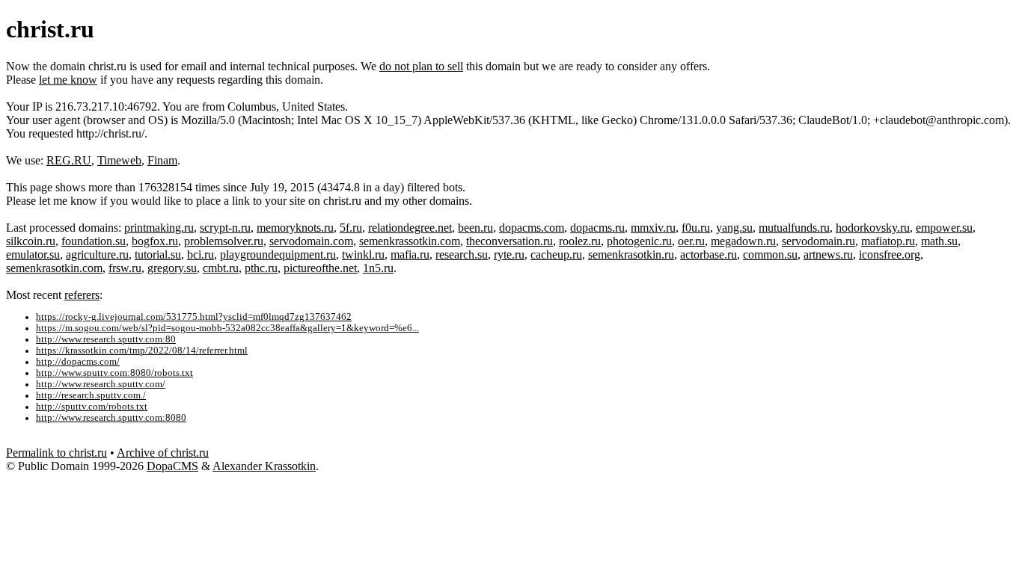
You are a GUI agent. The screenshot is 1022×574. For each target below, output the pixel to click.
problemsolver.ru (223, 241)
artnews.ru (828, 254)
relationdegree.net (410, 227)
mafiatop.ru (888, 241)
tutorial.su (158, 254)
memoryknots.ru (295, 227)
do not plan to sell (421, 66)
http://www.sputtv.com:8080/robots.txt (114, 373)
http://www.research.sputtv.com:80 (106, 339)
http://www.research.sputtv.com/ (100, 384)
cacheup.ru (556, 254)
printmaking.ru (159, 227)
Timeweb (119, 160)
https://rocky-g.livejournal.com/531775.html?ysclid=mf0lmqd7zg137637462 (194, 317)
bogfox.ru (155, 241)
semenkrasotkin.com (54, 268)
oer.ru (691, 241)
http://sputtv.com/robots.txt (91, 406)
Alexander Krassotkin (264, 466)
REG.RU (68, 160)
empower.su (944, 227)
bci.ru (200, 254)
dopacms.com (531, 227)
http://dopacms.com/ (78, 362)
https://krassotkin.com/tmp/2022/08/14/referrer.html (142, 350)
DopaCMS (172, 466)
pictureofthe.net (320, 268)
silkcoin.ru (30, 241)
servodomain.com (311, 241)
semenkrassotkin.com (409, 241)
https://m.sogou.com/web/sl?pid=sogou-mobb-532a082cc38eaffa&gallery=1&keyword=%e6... (227, 328)
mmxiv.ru (653, 227)
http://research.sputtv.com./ (91, 395)
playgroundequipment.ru (278, 254)
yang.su (734, 227)
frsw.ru (124, 268)
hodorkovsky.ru (873, 227)
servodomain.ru (818, 241)
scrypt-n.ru (225, 227)
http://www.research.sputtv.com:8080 (111, 418)
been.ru (475, 227)
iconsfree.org (889, 254)
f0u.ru (696, 227)
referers (82, 294)
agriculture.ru (97, 254)
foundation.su (93, 241)
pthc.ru (261, 268)
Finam (162, 160)
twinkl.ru (363, 254)
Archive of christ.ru (163, 452)
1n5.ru (378, 268)
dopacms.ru (597, 227)
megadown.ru (743, 241)
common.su (770, 254)
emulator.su (33, 254)
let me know (68, 79)
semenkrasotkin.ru (631, 254)
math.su (939, 241)
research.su (461, 254)
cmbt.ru (221, 268)
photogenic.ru (639, 241)
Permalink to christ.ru (56, 452)
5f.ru (351, 227)
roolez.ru (580, 241)
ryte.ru (509, 254)
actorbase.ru (708, 254)
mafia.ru (410, 254)
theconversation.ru (509, 241)
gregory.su (172, 268)
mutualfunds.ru (794, 227)
